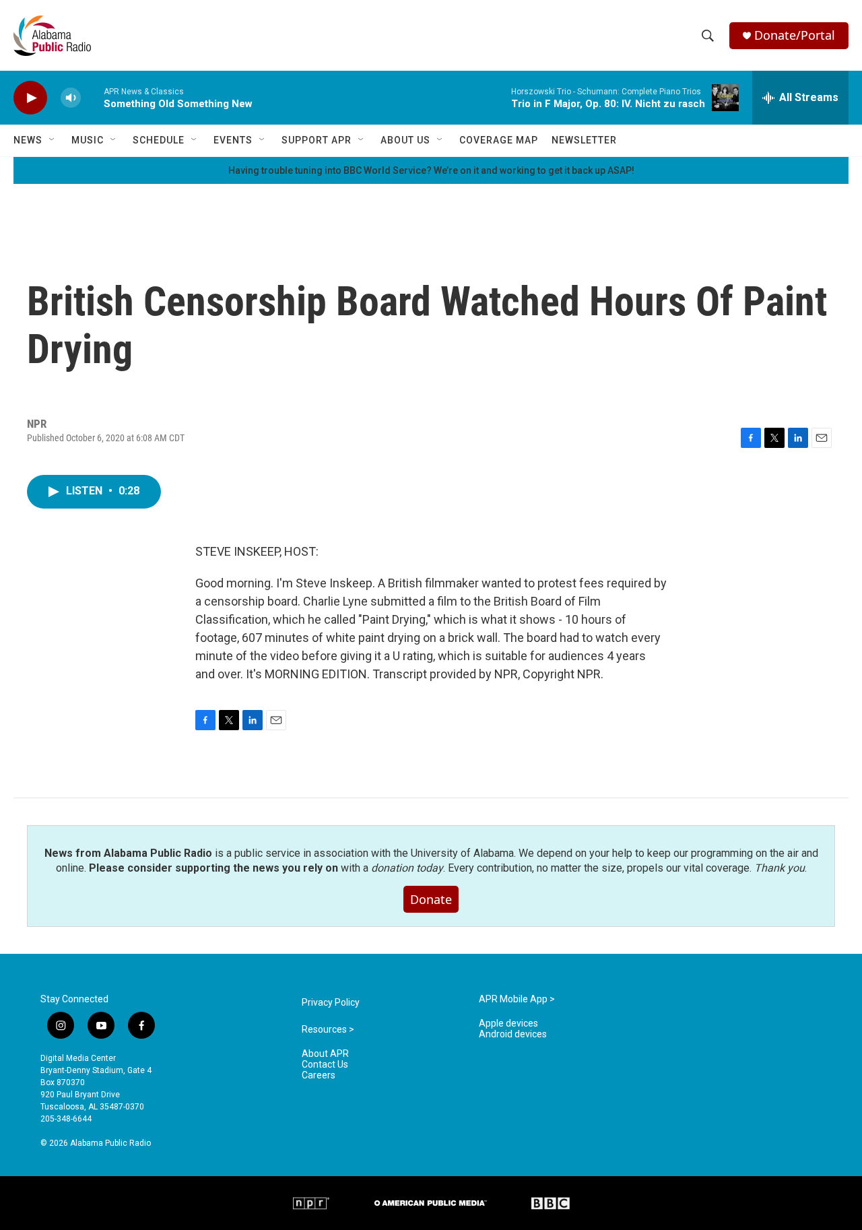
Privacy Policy (331, 1003)
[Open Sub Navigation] (52, 140)
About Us (405, 140)
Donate (431, 899)
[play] (30, 98)
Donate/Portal (794, 35)
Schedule (159, 140)
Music (87, 140)
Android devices (513, 1034)
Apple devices (508, 1023)
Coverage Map (498, 140)
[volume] (70, 98)
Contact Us (325, 1065)
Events (233, 140)
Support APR (316, 140)
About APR (325, 1054)
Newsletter (584, 140)
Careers (318, 1075)
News (27, 140)
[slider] (92, 97)
